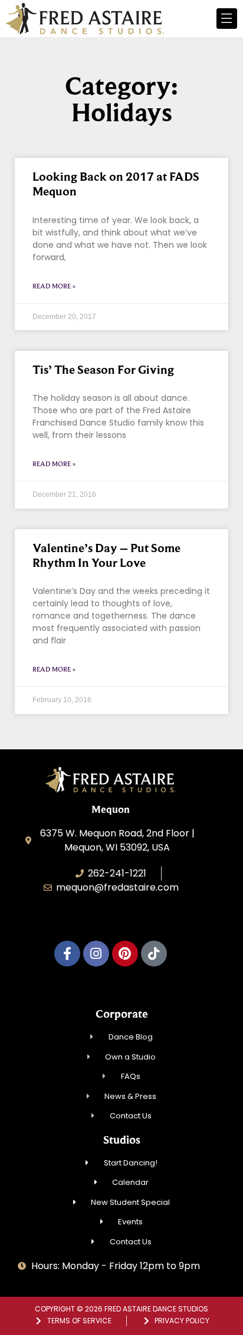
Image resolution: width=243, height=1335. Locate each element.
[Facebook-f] (67, 954)
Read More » (53, 286)
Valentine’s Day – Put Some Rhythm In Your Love (106, 555)
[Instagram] (96, 954)
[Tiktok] (154, 954)
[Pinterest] (125, 954)
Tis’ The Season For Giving (103, 370)
